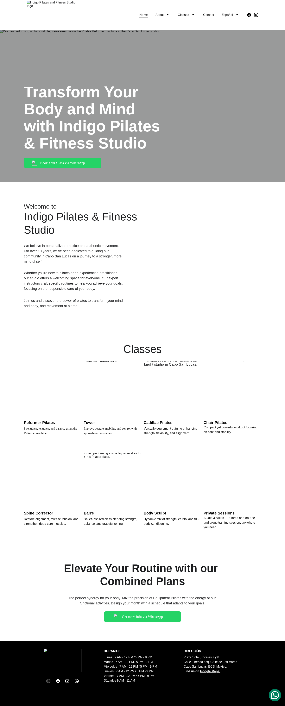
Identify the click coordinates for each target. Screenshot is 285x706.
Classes (183, 14)
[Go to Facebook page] (250, 15)
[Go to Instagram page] (256, 15)
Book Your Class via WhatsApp (62, 163)
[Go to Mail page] (67, 681)
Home (143, 14)
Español (227, 14)
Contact (208, 14)
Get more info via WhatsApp (142, 617)
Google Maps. (210, 671)
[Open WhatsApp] (275, 695)
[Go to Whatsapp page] (77, 681)
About (159, 14)
